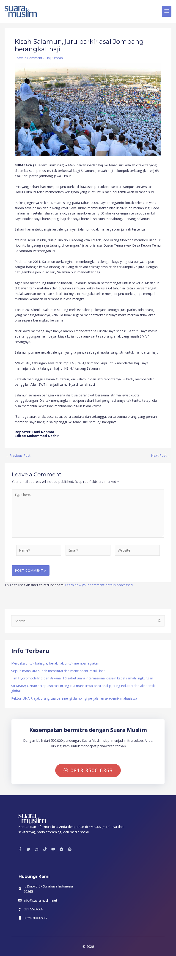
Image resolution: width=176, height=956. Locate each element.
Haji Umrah (54, 57)
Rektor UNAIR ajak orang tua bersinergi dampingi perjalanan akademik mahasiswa (74, 698)
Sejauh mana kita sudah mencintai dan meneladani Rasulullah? (58, 670)
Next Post (161, 455)
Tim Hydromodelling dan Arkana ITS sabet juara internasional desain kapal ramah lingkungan (82, 678)
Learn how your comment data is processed (99, 584)
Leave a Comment (28, 57)
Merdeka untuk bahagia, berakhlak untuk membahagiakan (55, 663)
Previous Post (17, 455)
